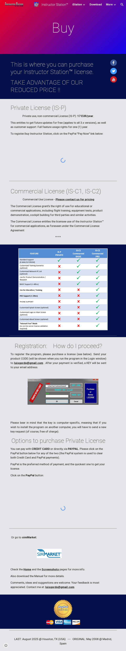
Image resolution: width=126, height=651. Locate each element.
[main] (63, 28)
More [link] (109, 4)
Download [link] (96, 4)
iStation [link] (77, 4)
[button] (122, 5)
